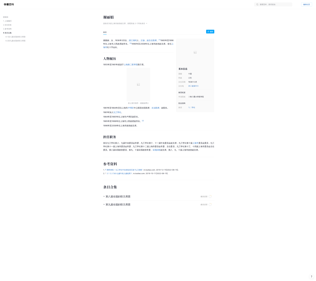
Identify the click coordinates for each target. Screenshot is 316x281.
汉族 (143, 40)
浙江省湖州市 (193, 86)
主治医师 (155, 108)
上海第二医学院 (131, 64)
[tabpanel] (158, 95)
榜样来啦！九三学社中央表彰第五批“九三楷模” (125, 170)
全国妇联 (156, 150)
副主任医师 (152, 40)
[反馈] (312, 277)
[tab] (105, 32)
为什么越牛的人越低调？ (122, 173)
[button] (158, 196)
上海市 (195, 143)
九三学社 (191, 107)
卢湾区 (131, 108)
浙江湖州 (133, 40)
